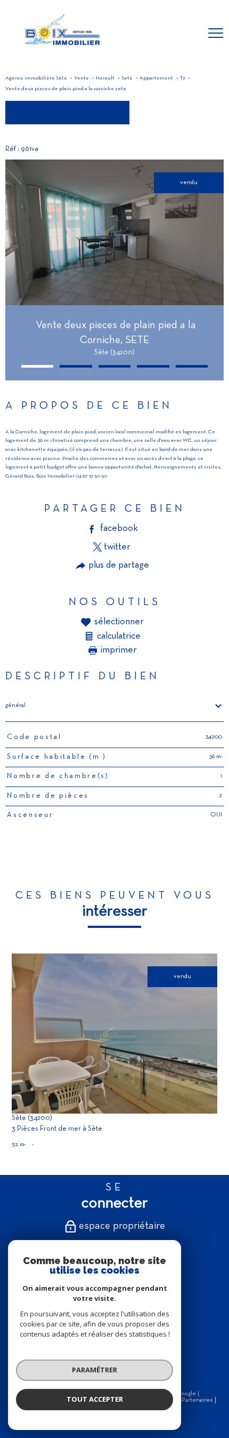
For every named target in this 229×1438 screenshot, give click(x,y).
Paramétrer (94, 1370)
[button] (37, 366)
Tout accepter (95, 1399)
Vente (81, 78)
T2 (182, 78)
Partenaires (197, 1400)
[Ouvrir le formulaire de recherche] (188, 34)
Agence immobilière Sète (36, 78)
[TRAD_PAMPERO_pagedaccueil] (61, 48)
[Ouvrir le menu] (215, 33)
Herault (105, 78)
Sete (127, 78)
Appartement (156, 78)
